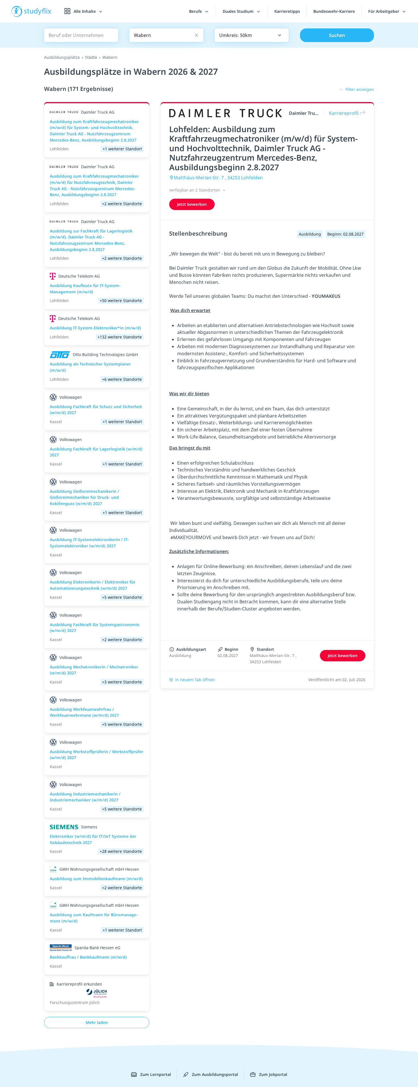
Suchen (337, 35)
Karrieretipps (287, 11)
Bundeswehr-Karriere (334, 11)
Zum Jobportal (273, 1074)
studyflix (37, 11)
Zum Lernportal (155, 1074)
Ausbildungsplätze (62, 57)
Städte (91, 57)
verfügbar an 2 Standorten (195, 190)
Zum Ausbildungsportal (215, 1074)
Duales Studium (239, 11)
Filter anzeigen (359, 89)
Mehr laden (97, 1022)
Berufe (196, 11)
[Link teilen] (361, 113)
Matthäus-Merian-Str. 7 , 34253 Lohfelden (218, 177)
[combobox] (252, 35)
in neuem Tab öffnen (195, 679)
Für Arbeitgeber (384, 11)
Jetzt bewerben (192, 204)
